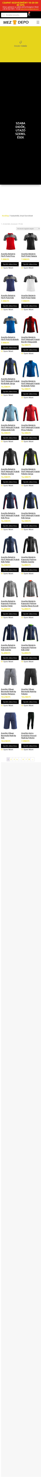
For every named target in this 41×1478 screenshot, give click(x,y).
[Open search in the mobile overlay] (14, 15)
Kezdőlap (5, 215)
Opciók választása (10, 264)
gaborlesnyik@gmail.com (30, 9)
